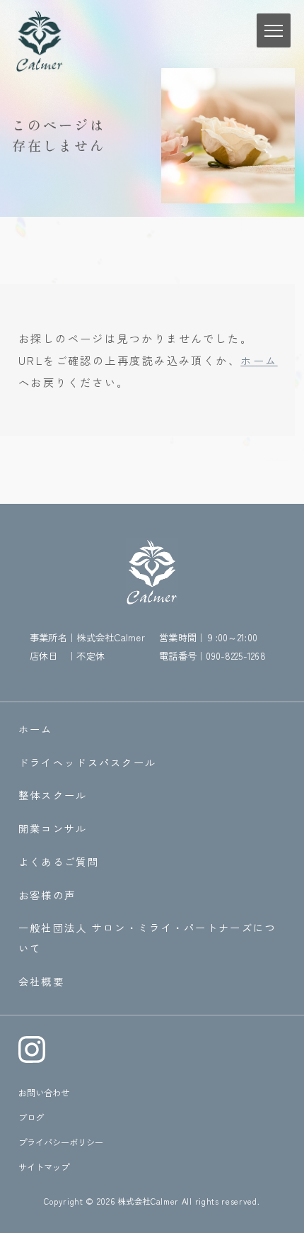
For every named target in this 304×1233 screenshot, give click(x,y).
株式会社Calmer (148, 1201)
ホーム (258, 360)
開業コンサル (53, 828)
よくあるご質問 (58, 861)
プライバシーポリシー (60, 1142)
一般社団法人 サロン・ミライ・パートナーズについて (147, 937)
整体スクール (53, 794)
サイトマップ (43, 1167)
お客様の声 (47, 894)
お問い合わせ (43, 1092)
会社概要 (41, 981)
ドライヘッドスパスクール (87, 762)
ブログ (31, 1117)
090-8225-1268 (235, 655)
